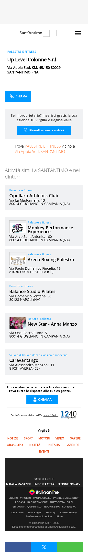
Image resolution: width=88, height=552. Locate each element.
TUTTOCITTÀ (57, 502)
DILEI (70, 502)
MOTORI (44, 438)
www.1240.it (51, 415)
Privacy (50, 512)
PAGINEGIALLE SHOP (66, 498)
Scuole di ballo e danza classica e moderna (38, 355)
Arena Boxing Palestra (51, 259)
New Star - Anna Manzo (52, 324)
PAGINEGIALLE (42, 498)
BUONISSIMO (52, 507)
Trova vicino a (45, 148)
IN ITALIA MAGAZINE (18, 484)
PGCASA (20, 502)
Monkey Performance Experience (50, 229)
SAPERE (75, 438)
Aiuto (59, 516)
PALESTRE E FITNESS (21, 52)
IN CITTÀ (34, 445)
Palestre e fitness (21, 190)
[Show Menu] (78, 33)
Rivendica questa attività (46, 130)
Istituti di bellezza (39, 319)
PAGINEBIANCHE (37, 502)
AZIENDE (73, 445)
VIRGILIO (25, 498)
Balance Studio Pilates (32, 291)
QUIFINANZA (34, 507)
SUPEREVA (69, 507)
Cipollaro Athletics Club (33, 195)
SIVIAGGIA (18, 507)
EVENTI (44, 451)
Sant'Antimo (31, 33)
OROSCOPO (15, 445)
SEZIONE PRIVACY (69, 484)
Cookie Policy (68, 512)
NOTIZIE (12, 438)
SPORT (28, 438)
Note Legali (35, 512)
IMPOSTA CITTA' (44, 484)
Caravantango (23, 360)
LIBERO (13, 498)
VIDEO (59, 438)
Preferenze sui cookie (39, 516)
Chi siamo (17, 512)
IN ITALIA (54, 445)
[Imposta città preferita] (11, 32)
